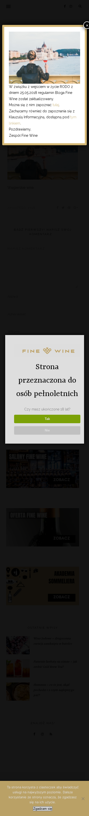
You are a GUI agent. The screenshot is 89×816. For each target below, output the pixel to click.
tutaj (56, 105)
